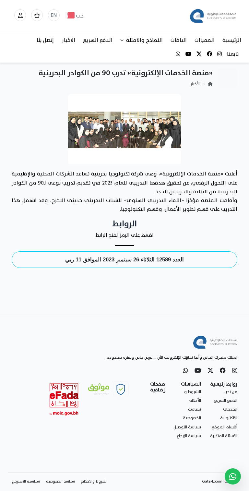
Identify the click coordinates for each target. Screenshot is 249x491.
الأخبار (195, 84)
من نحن (230, 391)
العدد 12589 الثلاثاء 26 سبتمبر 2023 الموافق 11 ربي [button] (124, 260)
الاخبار (68, 40)
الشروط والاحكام (94, 481)
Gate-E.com (212, 481)
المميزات (205, 40)
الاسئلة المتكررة (223, 435)
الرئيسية (231, 40)
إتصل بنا (45, 40)
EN (54, 15)
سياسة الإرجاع (189, 435)
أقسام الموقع (224, 427)
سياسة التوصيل (187, 427)
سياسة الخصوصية (60, 481)
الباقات (179, 40)
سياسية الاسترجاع (26, 481)
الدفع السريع (98, 40)
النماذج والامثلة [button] (144, 40)
